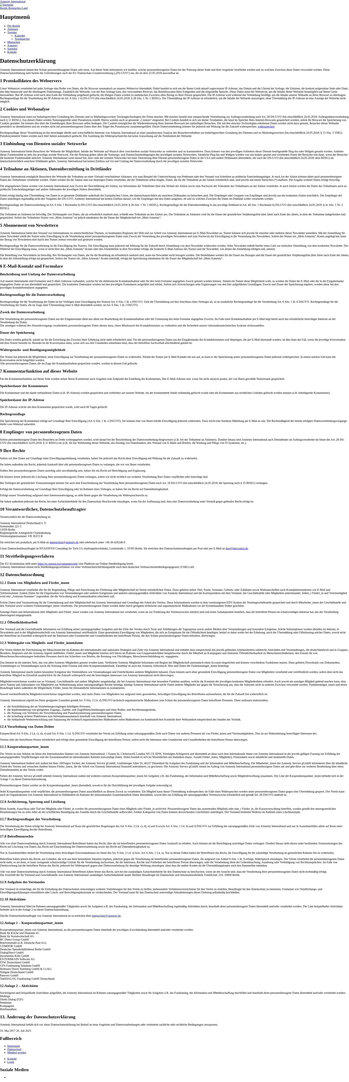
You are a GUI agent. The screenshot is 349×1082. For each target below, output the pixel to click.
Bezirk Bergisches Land (14, 8)
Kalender (20, 35)
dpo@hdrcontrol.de (237, 548)
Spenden (12, 48)
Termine (12, 32)
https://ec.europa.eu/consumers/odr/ (58, 563)
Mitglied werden (16, 1052)
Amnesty (12, 45)
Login (10, 1061)
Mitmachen (13, 42)
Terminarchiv (22, 38)
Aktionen (12, 29)
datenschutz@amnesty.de (64, 542)
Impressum (13, 1046)
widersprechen (266, 126)
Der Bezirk (13, 25)
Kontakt (12, 52)
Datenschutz (14, 1049)
